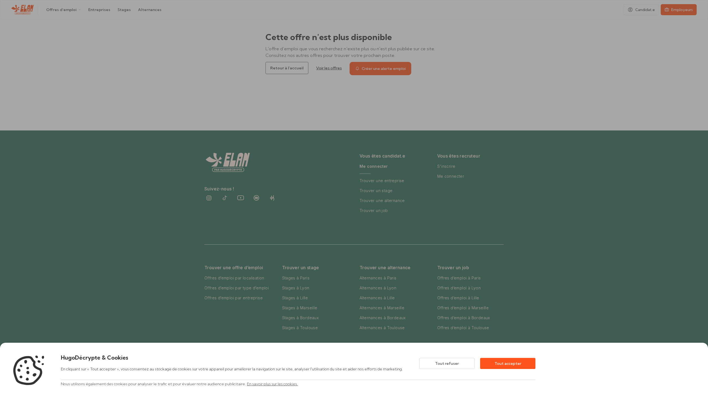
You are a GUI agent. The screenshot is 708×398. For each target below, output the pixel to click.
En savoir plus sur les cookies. (272, 383)
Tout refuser (447, 363)
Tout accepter (507, 363)
